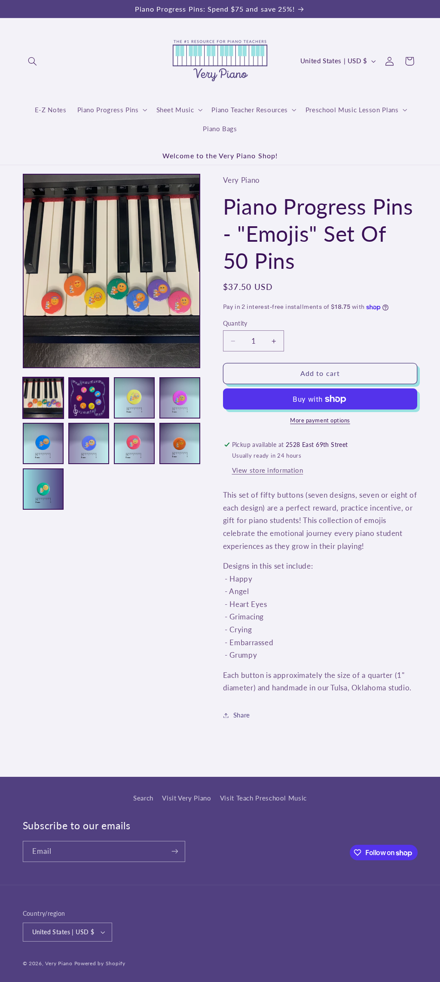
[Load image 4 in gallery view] (180, 398)
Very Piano (58, 963)
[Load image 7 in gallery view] (134, 443)
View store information (267, 470)
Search (143, 798)
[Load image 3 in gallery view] (134, 398)
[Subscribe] (174, 851)
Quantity (235, 323)
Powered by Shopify (99, 963)
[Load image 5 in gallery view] (43, 443)
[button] (33, 61)
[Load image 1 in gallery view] (43, 398)
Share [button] (241, 715)
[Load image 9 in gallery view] (43, 489)
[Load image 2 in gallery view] (89, 398)
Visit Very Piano (186, 798)
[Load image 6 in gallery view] (89, 443)
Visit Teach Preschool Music (263, 798)
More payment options (320, 420)
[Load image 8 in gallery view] (180, 443)
